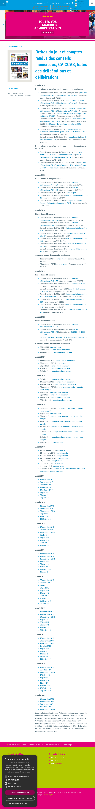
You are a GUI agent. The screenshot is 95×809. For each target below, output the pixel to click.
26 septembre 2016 (47, 511)
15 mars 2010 (45, 685)
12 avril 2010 (44, 683)
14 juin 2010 (44, 678)
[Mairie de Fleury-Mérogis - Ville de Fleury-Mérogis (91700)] (9, 1)
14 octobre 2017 (46, 490)
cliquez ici (58, 763)
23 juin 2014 (44, 561)
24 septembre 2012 (47, 617)
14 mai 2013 (44, 593)
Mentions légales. (48, 795)
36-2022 (82, 332)
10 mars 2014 (45, 572)
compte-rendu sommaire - (66, 408)
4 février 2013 (45, 604)
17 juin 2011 (44, 649)
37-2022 (43, 335)
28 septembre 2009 (47, 709)
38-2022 (43, 337)
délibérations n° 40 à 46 (68, 103)
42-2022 (74, 337)
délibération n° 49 (78, 284)
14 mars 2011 (45, 654)
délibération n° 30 (51, 297)
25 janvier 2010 (45, 691)
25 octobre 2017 (46, 485)
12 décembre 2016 (47, 506)
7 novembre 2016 (46, 509)
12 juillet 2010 (45, 675)
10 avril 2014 (44, 567)
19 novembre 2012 (47, 614)
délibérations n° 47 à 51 (68, 95)
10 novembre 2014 (47, 556)
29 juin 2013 (44, 588)
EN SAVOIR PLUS (48, 32)
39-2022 (51, 337)
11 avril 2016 (44, 516)
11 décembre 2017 (47, 479)
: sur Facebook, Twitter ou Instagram (51, 3)
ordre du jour (71, 193)
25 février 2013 (45, 601)
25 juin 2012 (44, 622)
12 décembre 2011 (47, 638)
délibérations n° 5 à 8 (65, 165)
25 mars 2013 (45, 598)
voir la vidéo (72, 384)
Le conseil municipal (35, 745)
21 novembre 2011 (47, 641)
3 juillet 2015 (44, 535)
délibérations (71, 469)
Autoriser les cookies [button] (20, 792)
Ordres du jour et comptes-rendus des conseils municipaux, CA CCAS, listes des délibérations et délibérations (61, 64)
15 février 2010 (45, 688)
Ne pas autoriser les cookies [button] (20, 798)
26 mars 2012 (45, 627)
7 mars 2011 (44, 657)
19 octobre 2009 (46, 707)
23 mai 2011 (44, 651)
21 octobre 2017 (46, 487)
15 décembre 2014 (47, 554)
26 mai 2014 (44, 564)
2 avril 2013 (44, 596)
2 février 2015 (45, 545)
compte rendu (58, 442)
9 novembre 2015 (46, 530)
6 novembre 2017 (46, 482)
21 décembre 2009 (47, 699)
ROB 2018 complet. (56, 471)
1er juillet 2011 (45, 646)
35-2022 (74, 332)
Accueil (23, 745)
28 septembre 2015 (47, 532)
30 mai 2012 (44, 625)
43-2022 (82, 337)
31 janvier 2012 (45, 630)
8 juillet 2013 (44, 585)
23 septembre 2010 (47, 673)
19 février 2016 (45, 519)
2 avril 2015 (44, 543)
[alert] (19, 781)
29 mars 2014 (45, 569)
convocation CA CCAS (66, 155)
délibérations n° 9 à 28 (51, 121)
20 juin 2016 (44, 514)
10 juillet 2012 (45, 620)
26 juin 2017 (44, 493)
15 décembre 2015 (47, 527)
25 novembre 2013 (47, 580)
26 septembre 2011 (47, 643)
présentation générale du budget (69, 114)
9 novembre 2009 (46, 704)
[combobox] (72, 3)
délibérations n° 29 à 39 (68, 111)
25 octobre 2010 (46, 670)
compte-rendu (71, 100)
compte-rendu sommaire (60, 350)
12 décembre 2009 (47, 702)
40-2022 (59, 337)
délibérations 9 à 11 (65, 157)
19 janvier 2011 (45, 659)
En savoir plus (25, 772)
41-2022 (67, 337)
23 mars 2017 (45, 495)
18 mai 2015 (44, 540)
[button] (20, 803)
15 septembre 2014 (47, 559)
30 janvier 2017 (45, 498)
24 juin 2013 (44, 591)
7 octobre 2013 (46, 583)
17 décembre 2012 (47, 612)
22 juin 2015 (44, 538)
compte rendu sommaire (60, 416)
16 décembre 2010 (47, 667)
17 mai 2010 (44, 680)
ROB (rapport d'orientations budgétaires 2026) (63, 124)
